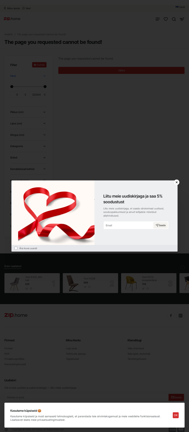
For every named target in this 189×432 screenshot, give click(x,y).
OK (176, 415)
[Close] (176, 182)
